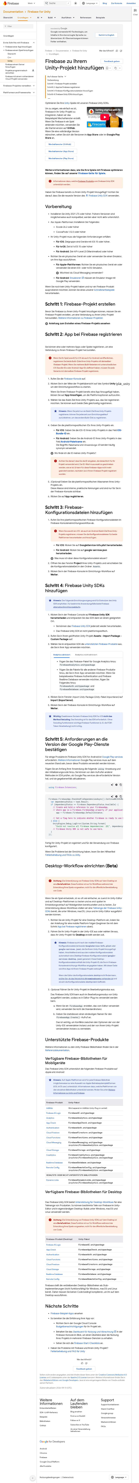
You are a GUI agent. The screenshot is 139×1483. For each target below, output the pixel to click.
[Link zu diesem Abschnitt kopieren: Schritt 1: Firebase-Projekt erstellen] (118, 304)
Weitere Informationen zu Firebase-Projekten (80, 318)
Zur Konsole (116, 3)
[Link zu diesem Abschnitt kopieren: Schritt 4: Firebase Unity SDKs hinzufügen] (70, 591)
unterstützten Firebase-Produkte (101, 644)
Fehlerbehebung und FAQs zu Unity (62, 855)
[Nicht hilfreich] (121, 51)
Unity (66, 103)
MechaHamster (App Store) (61, 151)
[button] (16, 42)
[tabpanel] (87, 675)
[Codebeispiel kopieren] (121, 785)
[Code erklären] (112, 785)
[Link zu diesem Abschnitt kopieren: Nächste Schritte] (81, 1306)
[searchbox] (18, 26)
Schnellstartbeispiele (104, 290)
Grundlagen (22, 17)
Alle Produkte (45, 1466)
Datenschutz (68, 1477)
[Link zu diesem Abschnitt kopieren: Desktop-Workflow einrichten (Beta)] (48, 871)
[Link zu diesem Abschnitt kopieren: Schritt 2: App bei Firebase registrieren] (48, 339)
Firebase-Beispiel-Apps (62, 1313)
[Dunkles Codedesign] (116, 785)
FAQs (103, 1426)
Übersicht (7, 17)
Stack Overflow (107, 1409)
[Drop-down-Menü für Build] (56, 17)
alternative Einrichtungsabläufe (66, 607)
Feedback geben (112, 61)
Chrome (43, 1453)
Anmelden (131, 3)
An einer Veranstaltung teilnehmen (80, 1430)
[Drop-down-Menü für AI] (42, 17)
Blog (105, 3)
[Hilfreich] (117, 51)
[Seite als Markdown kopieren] (115, 68)
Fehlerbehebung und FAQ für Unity (68, 1351)
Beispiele (100, 17)
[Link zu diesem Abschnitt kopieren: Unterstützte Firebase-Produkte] (111, 1040)
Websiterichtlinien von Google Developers (60, 1380)
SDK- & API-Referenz (49, 1412)
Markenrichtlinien (108, 1422)
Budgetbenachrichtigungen (69, 1326)
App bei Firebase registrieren (72, 926)
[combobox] (57, 3)
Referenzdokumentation (57, 1050)
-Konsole (72, 378)
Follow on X (75, 1420)
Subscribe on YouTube (79, 1424)
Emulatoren (75, 278)
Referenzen (85, 17)
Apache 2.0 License (79, 1377)
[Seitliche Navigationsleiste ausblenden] (32, 1478)
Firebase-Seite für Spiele (91, 173)
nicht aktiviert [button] (86, 654)
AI (38, 17)
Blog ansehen (76, 1411)
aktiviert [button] (61, 654)
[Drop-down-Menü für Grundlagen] (31, 17)
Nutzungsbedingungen (50, 1477)
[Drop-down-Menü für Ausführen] (74, 17)
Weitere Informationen (69, 760)
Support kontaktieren (110, 1404)
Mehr (30, 3)
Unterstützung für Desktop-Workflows (94, 1202)
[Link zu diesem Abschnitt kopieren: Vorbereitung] (74, 207)
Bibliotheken (45, 1421)
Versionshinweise (108, 1417)
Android (43, 1448)
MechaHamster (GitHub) (60, 144)
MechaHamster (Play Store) (61, 158)
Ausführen (66, 17)
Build (50, 17)
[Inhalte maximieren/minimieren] (65, 76)
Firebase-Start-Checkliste (87, 1343)
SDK (98, 195)
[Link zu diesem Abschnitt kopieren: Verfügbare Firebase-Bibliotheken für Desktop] (48, 1196)
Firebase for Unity (39, 11)
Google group (107, 1413)
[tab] (62, 654)
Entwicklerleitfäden (48, 1408)
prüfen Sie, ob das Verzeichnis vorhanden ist (86, 978)
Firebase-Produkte (86, 181)
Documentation (13, 11)
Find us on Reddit (77, 1416)
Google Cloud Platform (49, 1462)
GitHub (43, 1425)
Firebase (48, 51)
